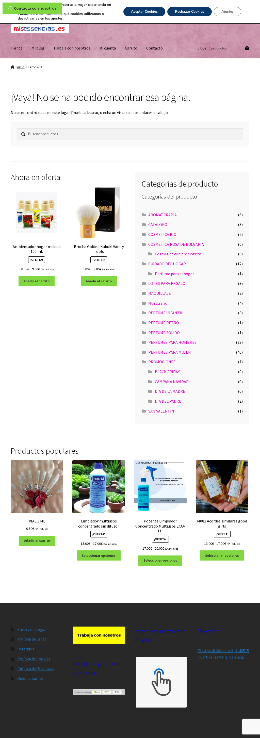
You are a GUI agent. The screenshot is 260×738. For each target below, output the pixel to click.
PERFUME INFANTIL (165, 312)
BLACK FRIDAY (167, 371)
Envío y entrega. (31, 629)
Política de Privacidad (35, 668)
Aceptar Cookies (144, 11)
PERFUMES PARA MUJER (169, 352)
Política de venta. (32, 639)
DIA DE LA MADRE (170, 391)
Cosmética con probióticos (178, 253)
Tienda (17, 48)
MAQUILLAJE (159, 293)
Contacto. (155, 48)
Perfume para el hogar (174, 273)
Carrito (131, 48)
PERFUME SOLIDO (164, 332)
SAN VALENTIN (161, 411)
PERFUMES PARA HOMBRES (172, 342)
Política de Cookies (33, 658)
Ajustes (227, 11)
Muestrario (157, 303)
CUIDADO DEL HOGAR (167, 263)
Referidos (25, 648)
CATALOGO (157, 224)
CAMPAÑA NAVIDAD (172, 381)
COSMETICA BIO (162, 234)
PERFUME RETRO (163, 322)
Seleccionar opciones (99, 555)
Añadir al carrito (37, 281)
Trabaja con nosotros (71, 48)
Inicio (20, 67)
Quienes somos (30, 678)
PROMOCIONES (161, 361)
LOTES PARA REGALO (166, 283)
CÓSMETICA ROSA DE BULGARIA (176, 244)
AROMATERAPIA (162, 214)
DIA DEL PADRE (168, 401)
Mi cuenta (107, 48)
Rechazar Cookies (189, 11)
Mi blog (37, 48)
